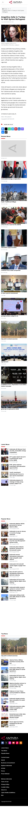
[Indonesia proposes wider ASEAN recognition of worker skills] (4, 708)
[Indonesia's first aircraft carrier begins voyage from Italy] (4, 566)
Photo (3, 771)
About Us (4, 790)
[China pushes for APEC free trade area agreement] (14, 352)
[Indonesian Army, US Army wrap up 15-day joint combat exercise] (14, 329)
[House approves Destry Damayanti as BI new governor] (4, 724)
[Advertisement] (14, 428)
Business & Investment (8, 763)
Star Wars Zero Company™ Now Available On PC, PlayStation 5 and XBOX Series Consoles (13, 384)
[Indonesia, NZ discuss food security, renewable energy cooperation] (14, 169)
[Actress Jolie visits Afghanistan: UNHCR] (13, 148)
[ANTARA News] (16, 2)
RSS (2, 795)
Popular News (5, 519)
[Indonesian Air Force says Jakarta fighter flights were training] (4, 582)
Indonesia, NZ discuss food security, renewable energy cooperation (12, 178)
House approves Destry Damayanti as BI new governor (16, 723)
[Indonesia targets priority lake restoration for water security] (4, 701)
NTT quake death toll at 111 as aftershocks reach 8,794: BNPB (11, 223)
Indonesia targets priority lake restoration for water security (17, 700)
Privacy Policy (5, 784)
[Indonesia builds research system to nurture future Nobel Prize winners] (4, 589)
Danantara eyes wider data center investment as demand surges (17, 715)
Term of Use (4, 781)
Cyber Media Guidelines (8, 792)
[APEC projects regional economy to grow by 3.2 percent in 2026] (14, 399)
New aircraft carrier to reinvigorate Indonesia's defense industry (16, 573)
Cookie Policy (5, 787)
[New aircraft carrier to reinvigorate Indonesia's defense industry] (4, 574)
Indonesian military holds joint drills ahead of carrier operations (17, 596)
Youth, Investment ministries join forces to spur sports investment (13, 292)
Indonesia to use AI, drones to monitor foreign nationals (17, 533)
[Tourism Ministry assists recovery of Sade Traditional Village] (14, 192)
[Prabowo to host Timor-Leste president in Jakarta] (4, 693)
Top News (4, 634)
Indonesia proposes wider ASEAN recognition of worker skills (17, 708)
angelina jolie (8, 124)
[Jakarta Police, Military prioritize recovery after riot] (4, 662)
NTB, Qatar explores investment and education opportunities (12, 246)
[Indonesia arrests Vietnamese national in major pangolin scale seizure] (4, 557)
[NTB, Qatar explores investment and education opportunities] (14, 238)
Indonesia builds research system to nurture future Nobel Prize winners (17, 589)
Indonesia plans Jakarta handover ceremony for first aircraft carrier (16, 548)
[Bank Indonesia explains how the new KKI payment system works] (4, 541)
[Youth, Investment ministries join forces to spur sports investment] (14, 283)
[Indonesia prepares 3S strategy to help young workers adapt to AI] (14, 306)
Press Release (5, 773)
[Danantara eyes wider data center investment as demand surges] (4, 716)
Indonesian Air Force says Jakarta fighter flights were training (17, 581)
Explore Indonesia (6, 765)
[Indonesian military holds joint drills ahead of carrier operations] (4, 597)
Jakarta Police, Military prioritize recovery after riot (16, 661)
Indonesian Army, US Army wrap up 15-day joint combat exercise (13, 338)
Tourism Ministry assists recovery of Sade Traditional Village (12, 201)
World (3, 760)
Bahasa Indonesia (6, 779)
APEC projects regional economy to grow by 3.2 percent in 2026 (12, 408)
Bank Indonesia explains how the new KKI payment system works (17, 540)
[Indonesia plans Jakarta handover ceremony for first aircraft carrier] (4, 549)
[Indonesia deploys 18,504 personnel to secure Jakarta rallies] (4, 526)
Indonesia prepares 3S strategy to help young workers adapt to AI (13, 315)
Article (3, 768)
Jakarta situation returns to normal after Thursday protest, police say (17, 685)
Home (6, 9)
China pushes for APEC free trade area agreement (13, 360)
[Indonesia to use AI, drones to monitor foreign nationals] (4, 533)
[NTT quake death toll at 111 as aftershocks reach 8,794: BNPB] (14, 215)
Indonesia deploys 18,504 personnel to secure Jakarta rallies (16, 525)
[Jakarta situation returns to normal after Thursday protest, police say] (4, 685)
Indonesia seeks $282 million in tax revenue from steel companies (12, 269)
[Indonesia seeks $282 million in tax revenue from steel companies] (14, 260)
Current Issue (5, 757)
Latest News (5, 444)
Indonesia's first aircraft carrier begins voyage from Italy (17, 565)
